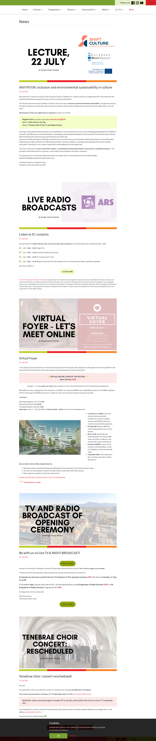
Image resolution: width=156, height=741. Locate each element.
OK (58, 735)
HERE (89, 577)
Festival (38, 9)
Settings (72, 735)
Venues (71, 9)
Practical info (89, 9)
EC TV (119, 9)
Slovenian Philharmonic (82, 694)
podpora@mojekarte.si (33, 712)
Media (106, 9)
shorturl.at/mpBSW (57, 119)
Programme (55, 9)
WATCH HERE (67, 563)
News (131, 9)
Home (24, 9)
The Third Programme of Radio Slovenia (31, 280)
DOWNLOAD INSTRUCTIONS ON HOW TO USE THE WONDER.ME (42, 477)
